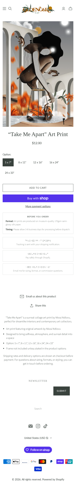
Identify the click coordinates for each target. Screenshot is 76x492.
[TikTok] (45, 426)
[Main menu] (4, 8)
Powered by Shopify (53, 479)
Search (38, 409)
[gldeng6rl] (38, 8)
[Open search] (10, 8)
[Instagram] (38, 426)
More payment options (38, 206)
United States (36, 437)
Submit (61, 390)
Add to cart (38, 187)
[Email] (30, 426)
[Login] (63, 9)
